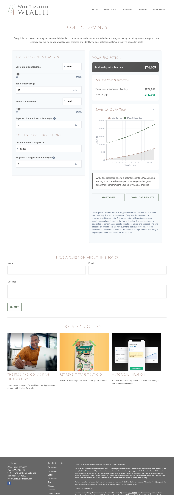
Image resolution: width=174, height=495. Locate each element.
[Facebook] (9, 483)
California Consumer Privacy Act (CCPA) (143, 482)
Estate (50, 474)
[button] (95, 9)
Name (10, 263)
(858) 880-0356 (20, 467)
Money (51, 486)
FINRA (130, 493)
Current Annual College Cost (30, 142)
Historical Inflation (128, 374)
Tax (49, 482)
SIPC (135, 493)
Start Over (108, 197)
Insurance (52, 478)
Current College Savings (40, 66)
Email (91, 263)
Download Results (142, 197)
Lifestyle (51, 489)
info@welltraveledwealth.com (19, 478)
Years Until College (25, 83)
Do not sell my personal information (124, 484)
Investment (53, 471)
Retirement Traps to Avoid (81, 374)
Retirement (53, 467)
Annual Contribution (40, 101)
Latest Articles (54, 493)
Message (11, 281)
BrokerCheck (122, 464)
